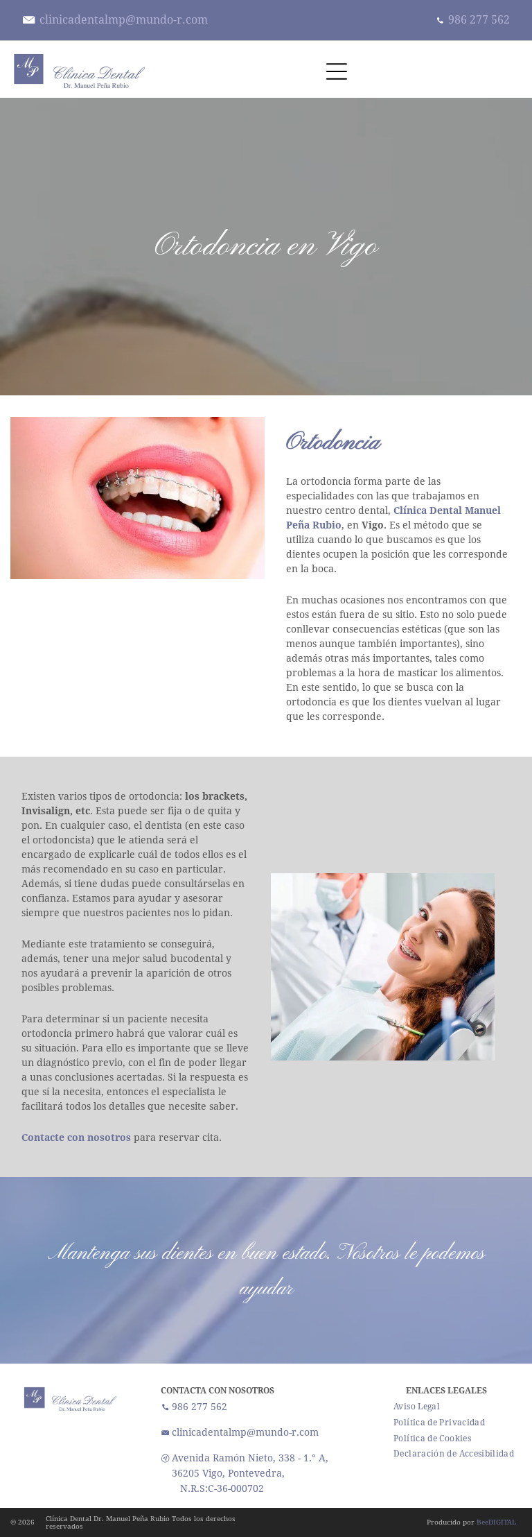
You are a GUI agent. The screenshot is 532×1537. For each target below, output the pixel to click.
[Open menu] (336, 71)
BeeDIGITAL (496, 1522)
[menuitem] (416, 1407)
